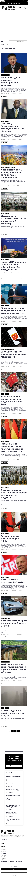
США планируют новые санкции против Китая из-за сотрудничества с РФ (13, 310)
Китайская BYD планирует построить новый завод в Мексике (14, 623)
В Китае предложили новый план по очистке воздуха (12, 713)
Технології (7, 577)
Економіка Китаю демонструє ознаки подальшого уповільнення (13, 778)
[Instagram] (25, 8)
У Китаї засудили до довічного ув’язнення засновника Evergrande (12, 813)
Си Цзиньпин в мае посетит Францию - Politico (10, 538)
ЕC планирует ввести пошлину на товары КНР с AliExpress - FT (14, 354)
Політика (7, 121)
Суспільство (12, 167)
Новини (2, 44)
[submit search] (26, 41)
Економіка (3, 75)
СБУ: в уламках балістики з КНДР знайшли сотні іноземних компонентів (13, 821)
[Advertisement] (14, 25)
